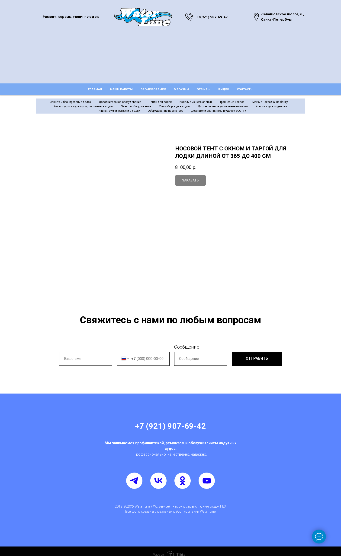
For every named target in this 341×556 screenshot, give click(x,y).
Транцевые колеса (232, 102)
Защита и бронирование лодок (70, 102)
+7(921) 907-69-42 (212, 16)
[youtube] (207, 481)
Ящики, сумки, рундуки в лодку (119, 110)
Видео (223, 89)
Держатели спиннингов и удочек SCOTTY (218, 110)
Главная (95, 89)
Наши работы (121, 89)
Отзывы (203, 89)
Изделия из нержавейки (196, 102)
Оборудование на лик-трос (165, 110)
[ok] (182, 481)
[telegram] (134, 481)
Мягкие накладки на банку (270, 102)
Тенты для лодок (160, 102)
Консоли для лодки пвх (271, 106)
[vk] (158, 481)
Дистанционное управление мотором (223, 106)
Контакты (245, 89)
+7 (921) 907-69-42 (170, 426)
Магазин (181, 89)
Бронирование (153, 89)
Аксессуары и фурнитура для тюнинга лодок (83, 106)
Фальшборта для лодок (174, 106)
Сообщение (186, 347)
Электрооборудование (136, 106)
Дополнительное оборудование (120, 102)
